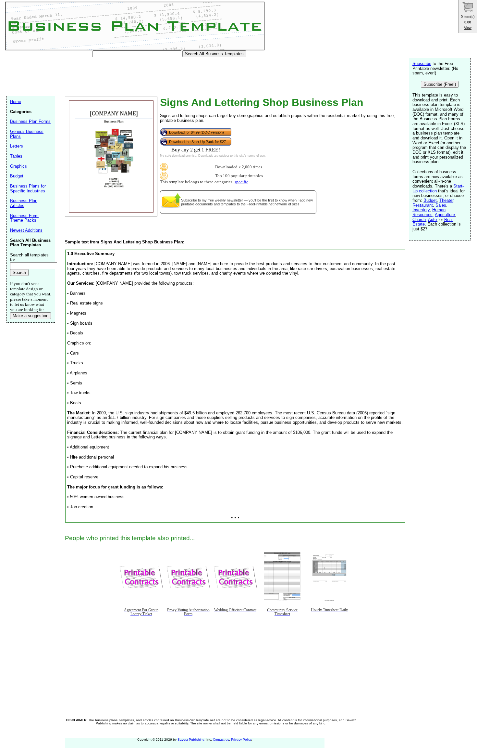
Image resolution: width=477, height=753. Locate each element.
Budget (430, 200)
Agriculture (445, 214)
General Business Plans (26, 134)
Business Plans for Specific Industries (28, 188)
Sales (440, 205)
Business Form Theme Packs (24, 218)
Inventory (421, 209)
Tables (16, 156)
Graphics (18, 166)
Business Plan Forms (30, 121)
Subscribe (189, 200)
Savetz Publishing (190, 739)
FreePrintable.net (260, 204)
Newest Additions (26, 230)
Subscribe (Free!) (439, 84)
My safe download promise (178, 155)
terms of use (256, 155)
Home (15, 101)
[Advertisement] (126, 78)
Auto (432, 219)
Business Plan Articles (23, 203)
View (467, 28)
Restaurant (422, 205)
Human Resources (429, 212)
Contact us (221, 739)
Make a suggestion (30, 315)
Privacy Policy (241, 739)
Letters (16, 146)
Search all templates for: (29, 257)
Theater (446, 200)
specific (241, 182)
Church (419, 219)
